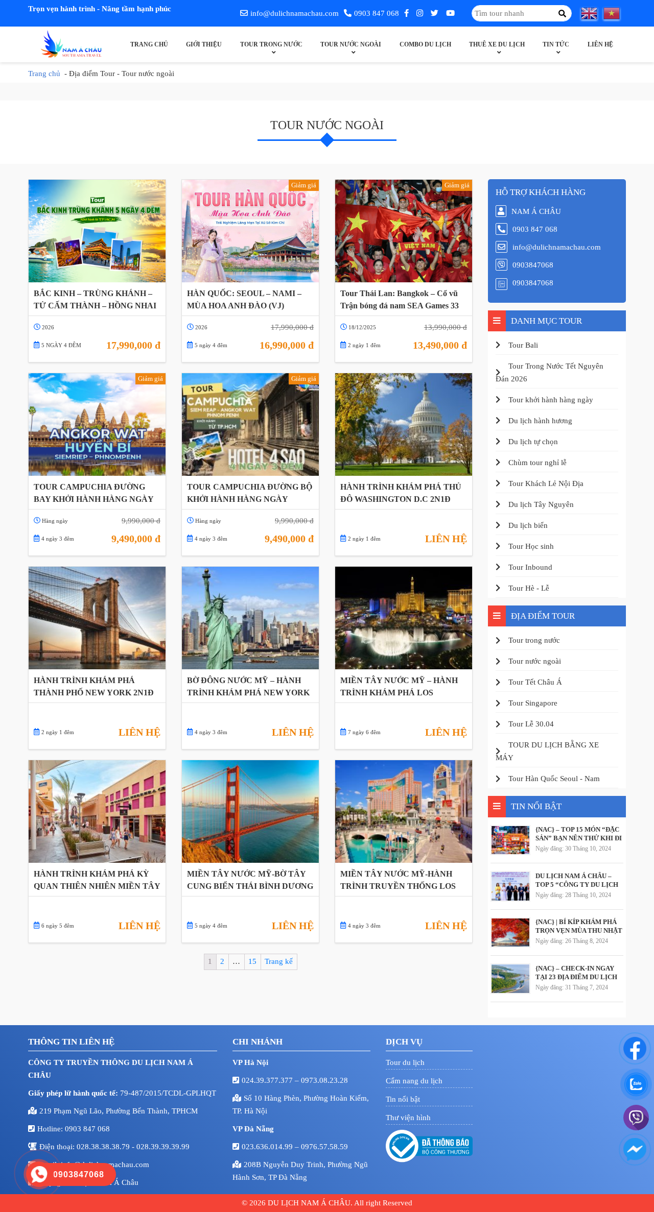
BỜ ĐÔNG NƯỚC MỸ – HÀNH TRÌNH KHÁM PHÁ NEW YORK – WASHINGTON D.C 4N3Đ (248, 686)
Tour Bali (523, 345)
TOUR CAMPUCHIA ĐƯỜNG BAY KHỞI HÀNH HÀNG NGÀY (94, 492)
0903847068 (532, 265)
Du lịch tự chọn (533, 442)
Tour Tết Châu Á (535, 682)
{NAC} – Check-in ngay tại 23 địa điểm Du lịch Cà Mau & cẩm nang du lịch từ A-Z (576, 972)
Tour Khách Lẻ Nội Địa (545, 483)
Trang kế (279, 961)
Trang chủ (149, 44)
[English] (592, 13)
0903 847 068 (376, 13)
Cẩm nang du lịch (414, 1081)
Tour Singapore (532, 703)
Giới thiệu (204, 44)
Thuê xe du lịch (497, 44)
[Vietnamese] (614, 13)
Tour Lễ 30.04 (531, 724)
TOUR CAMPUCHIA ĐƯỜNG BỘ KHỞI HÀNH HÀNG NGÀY (249, 492)
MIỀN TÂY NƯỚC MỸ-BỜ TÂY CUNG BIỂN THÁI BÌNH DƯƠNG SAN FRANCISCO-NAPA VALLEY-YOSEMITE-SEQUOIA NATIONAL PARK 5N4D (250, 880)
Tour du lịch (405, 1062)
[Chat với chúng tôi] (634, 1048)
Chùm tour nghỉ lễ (537, 462)
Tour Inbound (530, 567)
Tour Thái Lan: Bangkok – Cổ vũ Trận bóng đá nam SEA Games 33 (399, 299)
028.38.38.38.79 (104, 1147)
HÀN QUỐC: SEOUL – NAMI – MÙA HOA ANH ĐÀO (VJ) (244, 299)
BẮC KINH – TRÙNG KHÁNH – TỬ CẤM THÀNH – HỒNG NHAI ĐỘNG (95, 299)
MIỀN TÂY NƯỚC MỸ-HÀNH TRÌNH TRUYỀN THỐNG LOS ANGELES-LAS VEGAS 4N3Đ (398, 880)
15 (252, 961)
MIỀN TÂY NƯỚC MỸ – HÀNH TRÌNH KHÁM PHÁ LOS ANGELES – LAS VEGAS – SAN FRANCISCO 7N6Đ (400, 686)
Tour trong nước (271, 44)
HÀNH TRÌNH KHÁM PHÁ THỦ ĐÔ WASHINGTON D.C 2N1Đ (400, 492)
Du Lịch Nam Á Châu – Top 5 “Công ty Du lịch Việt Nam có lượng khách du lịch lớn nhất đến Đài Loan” (576, 880)
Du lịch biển (528, 525)
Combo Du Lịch (425, 44)
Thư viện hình (408, 1117)
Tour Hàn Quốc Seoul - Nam (554, 778)
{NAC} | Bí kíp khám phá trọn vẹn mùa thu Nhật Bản (578, 926)
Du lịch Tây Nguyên (541, 504)
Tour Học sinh (531, 546)
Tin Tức (556, 44)
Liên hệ (600, 44)
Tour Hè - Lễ (528, 588)
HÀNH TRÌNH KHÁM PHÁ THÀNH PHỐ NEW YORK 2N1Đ (94, 686)
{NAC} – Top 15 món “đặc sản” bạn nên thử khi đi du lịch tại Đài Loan (578, 834)
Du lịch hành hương (540, 421)
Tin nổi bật (403, 1099)
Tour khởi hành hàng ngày (550, 400)
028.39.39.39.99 (163, 1147)
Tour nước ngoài (350, 44)
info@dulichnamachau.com (294, 13)
